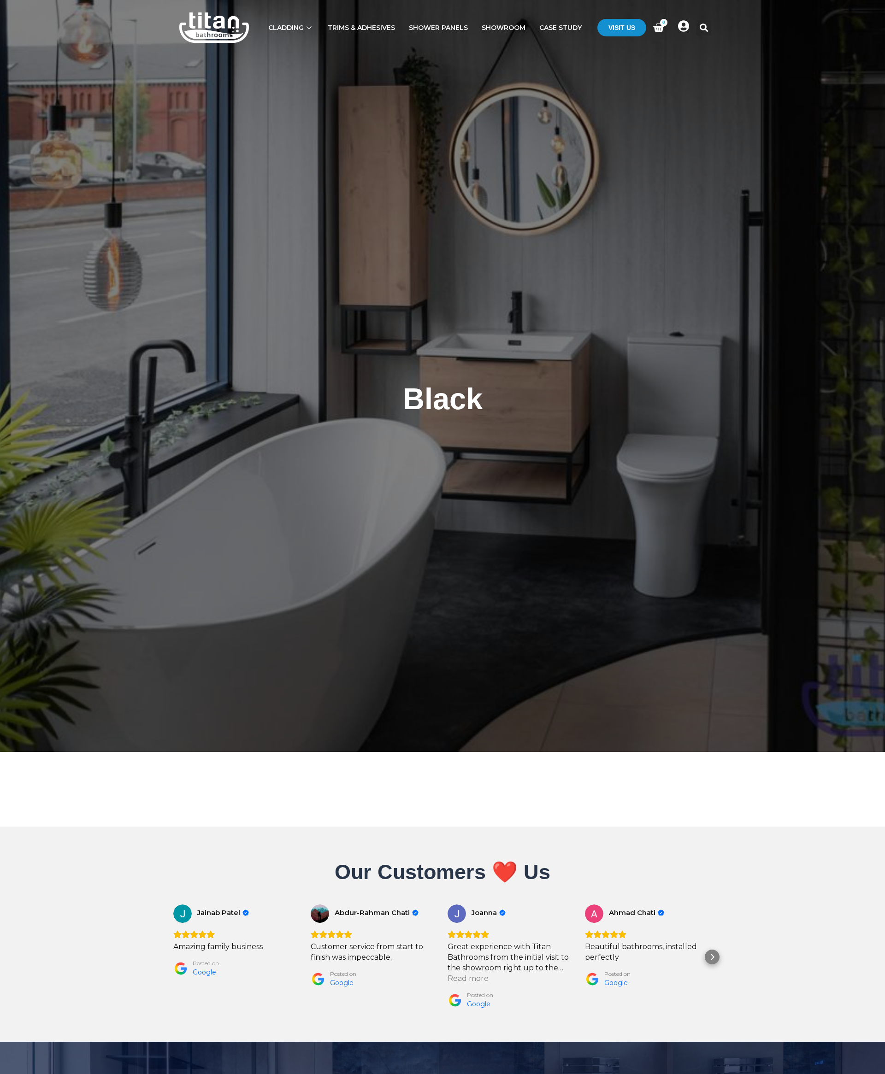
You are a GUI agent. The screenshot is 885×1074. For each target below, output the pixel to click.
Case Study (560, 27)
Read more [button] (468, 978)
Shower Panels (438, 27)
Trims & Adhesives (361, 27)
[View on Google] (182, 913)
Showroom (503, 27)
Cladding (286, 27)
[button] (703, 27)
